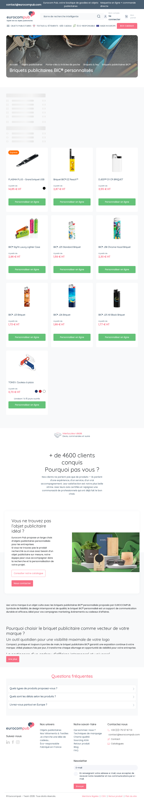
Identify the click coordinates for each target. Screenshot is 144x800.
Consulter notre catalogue (28, 573)
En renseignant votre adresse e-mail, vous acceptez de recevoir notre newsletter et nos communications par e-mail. (108, 776)
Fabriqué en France (50, 747)
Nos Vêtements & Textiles (54, 733)
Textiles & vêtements (47, 25)
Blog (76, 747)
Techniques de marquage (88, 733)
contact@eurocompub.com (124, 734)
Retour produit (82, 743)
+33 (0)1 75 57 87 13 (121, 730)
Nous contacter (22, 583)
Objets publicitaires (21, 25)
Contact (115, 739)
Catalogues (117, 743)
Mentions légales (90, 796)
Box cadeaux (127, 25)
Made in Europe (108, 25)
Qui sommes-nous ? (85, 730)
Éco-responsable (86, 25)
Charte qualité (82, 736)
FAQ (76, 750)
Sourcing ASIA (81, 740)
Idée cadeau (66, 25)
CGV (103, 796)
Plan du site (131, 796)
